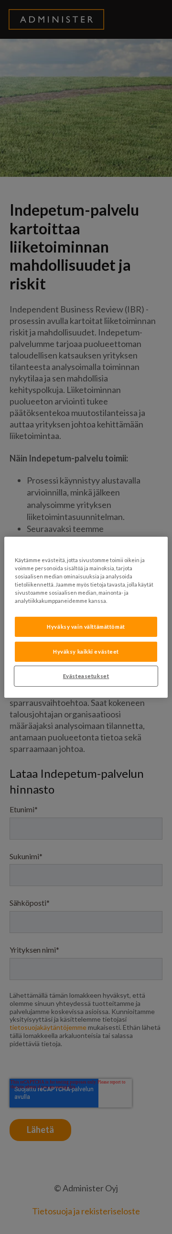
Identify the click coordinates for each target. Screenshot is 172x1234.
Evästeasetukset (86, 676)
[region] (86, 616)
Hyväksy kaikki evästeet (86, 651)
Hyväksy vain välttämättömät (86, 626)
